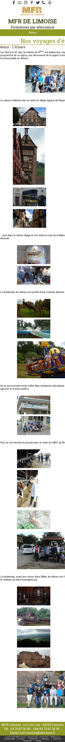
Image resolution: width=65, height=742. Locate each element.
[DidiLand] (33, 316)
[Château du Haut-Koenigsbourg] (33, 604)
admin (38, 740)
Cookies (21, 739)
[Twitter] (19, 4)
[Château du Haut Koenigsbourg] (33, 625)
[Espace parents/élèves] (49, 4)
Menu (32, 32)
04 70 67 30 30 (20, 729)
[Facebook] (13, 4)
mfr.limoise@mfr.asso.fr (37, 733)
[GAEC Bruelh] (33, 467)
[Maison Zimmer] (33, 263)
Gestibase (45, 739)
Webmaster (34, 739)
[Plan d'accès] (31, 4)
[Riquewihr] (29, 125)
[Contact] (37, 4)
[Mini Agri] (33, 413)
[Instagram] (25, 4)
